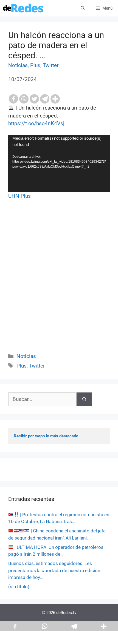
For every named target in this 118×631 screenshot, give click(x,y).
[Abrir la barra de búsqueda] (82, 8)
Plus (35, 65)
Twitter (50, 65)
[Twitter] (34, 99)
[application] (59, 163)
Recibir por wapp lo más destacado (46, 436)
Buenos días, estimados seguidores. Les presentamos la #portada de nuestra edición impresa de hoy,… (54, 570)
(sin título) (18, 586)
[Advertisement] (59, 282)
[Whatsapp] (24, 99)
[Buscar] (84, 399)
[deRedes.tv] (23, 8)
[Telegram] (44, 99)
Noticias (18, 65)
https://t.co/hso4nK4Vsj (36, 123)
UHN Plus (19, 196)
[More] (55, 99)
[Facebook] (13, 99)
